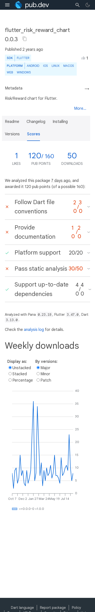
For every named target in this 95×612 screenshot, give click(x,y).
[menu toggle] (7, 5)
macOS (68, 66)
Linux (55, 66)
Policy (76, 607)
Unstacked (21, 367)
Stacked (19, 374)
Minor (45, 374)
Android (33, 66)
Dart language (22, 607)
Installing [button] (60, 121)
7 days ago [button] (60, 180)
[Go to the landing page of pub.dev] (32, 5)
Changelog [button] (36, 121)
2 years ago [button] (32, 49)
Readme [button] (12, 121)
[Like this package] (83, 57)
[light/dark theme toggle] (88, 5)
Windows (24, 72)
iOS (45, 66)
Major (45, 367)
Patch (45, 380)
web (10, 72)
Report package (53, 607)
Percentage (22, 380)
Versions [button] (12, 134)
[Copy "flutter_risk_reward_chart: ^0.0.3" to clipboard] (24, 38)
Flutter (23, 58)
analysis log (34, 329)
